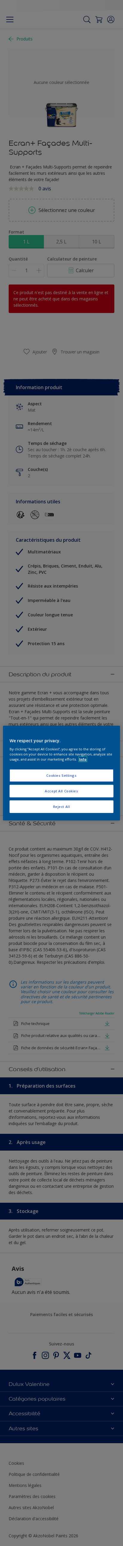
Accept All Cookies (61, 791)
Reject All (61, 806)
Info (83, 759)
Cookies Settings (61, 775)
